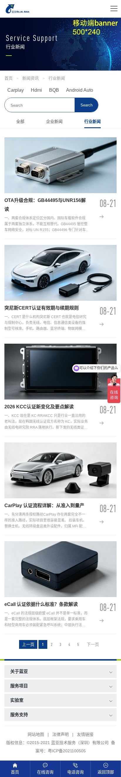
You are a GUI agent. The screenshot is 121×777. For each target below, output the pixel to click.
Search (86, 105)
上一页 (28, 644)
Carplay (15, 90)
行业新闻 (56, 78)
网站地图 (36, 734)
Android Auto (79, 90)
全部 (20, 121)
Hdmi (36, 90)
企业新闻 (54, 121)
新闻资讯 (30, 78)
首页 (8, 78)
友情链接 (85, 734)
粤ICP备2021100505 (67, 750)
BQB (54, 90)
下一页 (93, 644)
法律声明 (60, 734)
